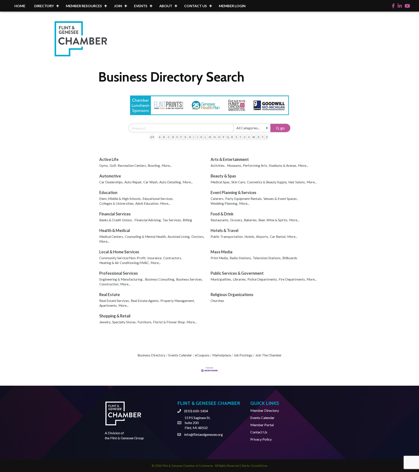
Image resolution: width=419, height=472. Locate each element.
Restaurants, (220, 220)
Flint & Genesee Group (127, 438)
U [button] (245, 137)
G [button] (185, 137)
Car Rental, (278, 237)
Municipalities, (221, 279)
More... (167, 165)
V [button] (249, 137)
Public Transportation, (227, 237)
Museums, (234, 165)
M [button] (210, 137)
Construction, (109, 284)
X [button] (258, 137)
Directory (44, 6)
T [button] (240, 137)
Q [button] (228, 137)
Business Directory (151, 355)
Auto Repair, (133, 182)
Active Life (108, 159)
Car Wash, (150, 182)
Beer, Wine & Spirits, (273, 220)
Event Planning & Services (233, 192)
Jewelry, (105, 322)
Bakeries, (250, 220)
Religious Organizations (232, 294)
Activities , (218, 165)
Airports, (262, 237)
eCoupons (202, 355)
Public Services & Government (237, 273)
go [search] (282, 128)
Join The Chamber (268, 355)
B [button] (164, 137)
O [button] (219, 137)
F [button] (181, 137)
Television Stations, (267, 258)
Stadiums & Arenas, (283, 165)
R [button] (232, 137)
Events (140, 6)
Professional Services (118, 273)
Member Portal (262, 425)
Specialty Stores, (124, 322)
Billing (187, 220)
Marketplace (221, 355)
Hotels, (249, 237)
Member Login (232, 6)
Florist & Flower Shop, (169, 322)
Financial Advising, (147, 220)
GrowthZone (259, 465)
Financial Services (115, 213)
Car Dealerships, (111, 182)
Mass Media (221, 251)
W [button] (253, 137)
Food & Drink (222, 213)
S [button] (236, 137)
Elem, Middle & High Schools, (120, 199)
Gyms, (103, 165)
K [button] (201, 137)
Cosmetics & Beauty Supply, (267, 182)
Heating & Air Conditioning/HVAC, (124, 263)
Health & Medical (114, 230)
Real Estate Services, (114, 301)
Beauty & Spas (223, 176)
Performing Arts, (255, 165)
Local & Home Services (119, 251)
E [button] (177, 137)
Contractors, (172, 258)
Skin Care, (238, 182)
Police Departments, (262, 279)
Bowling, (154, 165)
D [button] (173, 137)
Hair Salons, (297, 182)
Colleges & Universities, (116, 203)
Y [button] (262, 137)
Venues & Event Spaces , (280, 199)
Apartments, (108, 305)
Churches (217, 301)
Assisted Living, (179, 237)
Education (108, 192)
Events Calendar (180, 355)
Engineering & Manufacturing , (121, 279)
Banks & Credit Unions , (116, 220)
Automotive (110, 176)
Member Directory (264, 410)
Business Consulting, (160, 279)
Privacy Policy (261, 439)
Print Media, (219, 258)
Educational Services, (158, 199)
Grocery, (236, 220)
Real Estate (109, 294)
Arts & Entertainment (230, 159)
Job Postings (243, 355)
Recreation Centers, (132, 165)
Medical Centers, (111, 237)
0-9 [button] (152, 137)
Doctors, (197, 237)
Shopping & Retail (115, 316)
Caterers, (217, 199)
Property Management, (177, 301)
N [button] (215, 137)
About (165, 6)
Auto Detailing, (170, 182)
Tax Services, (172, 220)
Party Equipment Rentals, (243, 199)
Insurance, (154, 258)
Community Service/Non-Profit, (122, 258)
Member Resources (84, 6)
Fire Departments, (292, 279)
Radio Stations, (241, 258)
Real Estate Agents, (145, 301)
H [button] (190, 137)
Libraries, (239, 279)
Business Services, (189, 279)
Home (19, 6)
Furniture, (144, 322)
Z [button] (267, 137)
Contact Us (195, 6)
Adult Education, (147, 203)
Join (118, 6)
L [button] (205, 137)
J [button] (197, 137)
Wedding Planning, (224, 203)
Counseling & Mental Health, (146, 237)
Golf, (113, 165)
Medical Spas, (220, 182)
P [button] (223, 137)
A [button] (160, 137)
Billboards (289, 258)
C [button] (169, 137)
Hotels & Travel (225, 230)
